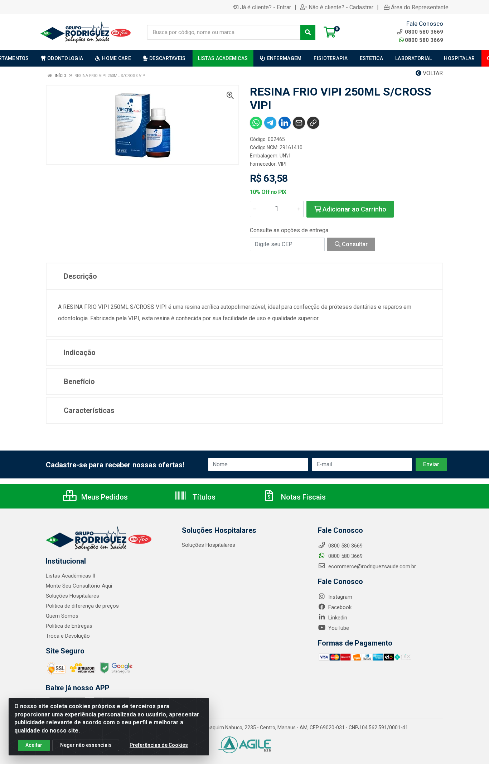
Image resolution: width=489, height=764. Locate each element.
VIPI (282, 164)
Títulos (203, 497)
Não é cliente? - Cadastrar (341, 7)
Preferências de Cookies (159, 745)
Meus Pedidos (103, 497)
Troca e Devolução (68, 636)
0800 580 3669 (424, 40)
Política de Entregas (69, 626)
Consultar (354, 244)
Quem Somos (62, 616)
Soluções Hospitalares (72, 596)
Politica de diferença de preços (82, 606)
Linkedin (337, 617)
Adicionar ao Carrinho (353, 209)
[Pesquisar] (307, 32)
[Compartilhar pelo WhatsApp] (256, 123)
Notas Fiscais (302, 497)
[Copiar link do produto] (313, 123)
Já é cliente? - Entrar (265, 7)
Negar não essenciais (86, 745)
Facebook (339, 607)
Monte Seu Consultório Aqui (79, 586)
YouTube (338, 628)
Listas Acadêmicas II (70, 576)
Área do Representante (420, 7)
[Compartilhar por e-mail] (299, 123)
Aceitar (33, 745)
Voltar (432, 73)
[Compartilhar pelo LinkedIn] (285, 123)
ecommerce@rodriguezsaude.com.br (371, 566)
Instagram (339, 597)
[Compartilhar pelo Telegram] (270, 123)
